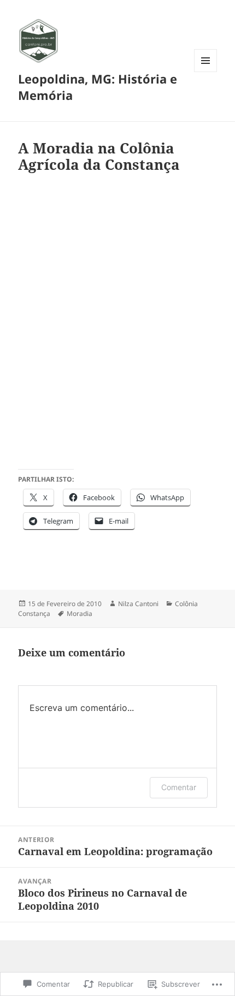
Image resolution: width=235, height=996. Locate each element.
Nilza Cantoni (138, 603)
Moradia (79, 613)
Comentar (178, 787)
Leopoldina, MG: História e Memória (97, 86)
